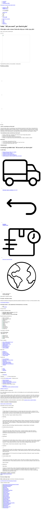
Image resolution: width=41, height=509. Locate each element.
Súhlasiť (2, 401)
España (7, 489)
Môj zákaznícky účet (6, 345)
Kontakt (4, 369)
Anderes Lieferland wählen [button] (5, 482)
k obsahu (4, 2)
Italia (6, 487)
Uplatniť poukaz (5, 355)
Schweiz (8, 491)
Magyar (7, 496)
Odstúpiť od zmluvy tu (4, 388)
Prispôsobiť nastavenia (12, 401)
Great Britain (10, 490)
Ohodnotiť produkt (3, 145)
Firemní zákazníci (6, 346)
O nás (4, 368)
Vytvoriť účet (5, 12)
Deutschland (10, 485)
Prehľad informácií (6, 380)
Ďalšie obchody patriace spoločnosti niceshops (10, 386)
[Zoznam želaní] (3, 14)
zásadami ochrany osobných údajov (30, 399)
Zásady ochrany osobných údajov (6, 403)
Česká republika (12, 502)
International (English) (15, 484)
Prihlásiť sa (4, 351)
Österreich (9, 486)
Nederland (9, 503)
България (8, 506)
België (7, 505)
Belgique (8, 499)
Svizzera (8, 493)
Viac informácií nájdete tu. (4, 302)
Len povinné (6, 401)
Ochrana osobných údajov (7, 381)
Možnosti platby (5, 344)
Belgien (7, 501)
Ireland (7, 507)
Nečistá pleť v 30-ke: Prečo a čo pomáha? (10, 154)
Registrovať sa (5, 352)
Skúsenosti (4, 370)
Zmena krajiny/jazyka (12, 376)
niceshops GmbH (8, 378)
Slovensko (9, 500)
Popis (2, 124)
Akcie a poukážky (6, 347)
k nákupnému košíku (6, 3)
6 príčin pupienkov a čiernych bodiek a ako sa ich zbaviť (12, 155)
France (7, 488)
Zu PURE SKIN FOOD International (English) (8, 480)
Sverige (7, 495)
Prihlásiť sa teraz (5, 8)
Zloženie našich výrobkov (7, 362)
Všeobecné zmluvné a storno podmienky (9, 382)
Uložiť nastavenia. (3, 472)
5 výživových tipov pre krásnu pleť (8, 153)
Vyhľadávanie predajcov (7, 361)
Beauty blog (5, 360)
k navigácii (4, 1)
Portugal (7, 504)
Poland (7, 498)
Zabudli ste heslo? (6, 353)
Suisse (7, 492)
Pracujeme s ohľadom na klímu (8, 359)
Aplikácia (4, 364)
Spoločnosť (4, 385)
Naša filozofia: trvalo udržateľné (8, 363)
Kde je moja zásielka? (6, 354)
